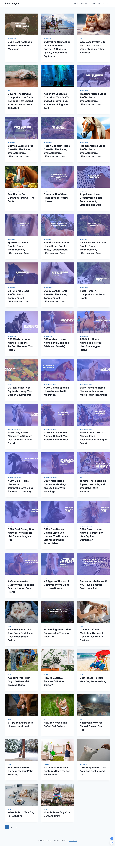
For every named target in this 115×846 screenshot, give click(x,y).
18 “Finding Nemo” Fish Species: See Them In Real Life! (57, 633)
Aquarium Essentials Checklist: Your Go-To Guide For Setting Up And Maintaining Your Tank (56, 100)
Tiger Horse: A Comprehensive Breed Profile (92, 294)
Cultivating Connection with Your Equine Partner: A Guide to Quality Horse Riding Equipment (57, 49)
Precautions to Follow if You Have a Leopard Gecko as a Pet (93, 585)
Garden (76, 3)
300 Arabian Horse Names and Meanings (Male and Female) (56, 343)
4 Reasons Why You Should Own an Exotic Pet (92, 726)
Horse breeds (84, 90)
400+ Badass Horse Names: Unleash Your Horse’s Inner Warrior (56, 436)
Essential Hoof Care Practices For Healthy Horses (56, 198)
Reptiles (82, 578)
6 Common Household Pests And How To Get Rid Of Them (57, 771)
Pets (9, 626)
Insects (46, 764)
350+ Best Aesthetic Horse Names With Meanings (20, 45)
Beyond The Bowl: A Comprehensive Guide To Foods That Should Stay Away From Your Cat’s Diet (21, 100)
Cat (103, 3)
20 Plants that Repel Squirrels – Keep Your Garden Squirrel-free (20, 391)
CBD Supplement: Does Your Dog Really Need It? (93, 771)
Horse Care (47, 38)
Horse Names (12, 38)
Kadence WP (73, 841)
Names (10, 526)
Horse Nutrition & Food (15, 191)
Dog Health (83, 764)
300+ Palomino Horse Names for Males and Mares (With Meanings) (93, 391)
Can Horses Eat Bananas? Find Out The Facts (21, 198)
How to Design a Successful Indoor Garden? (54, 681)
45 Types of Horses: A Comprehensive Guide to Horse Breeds (56, 585)
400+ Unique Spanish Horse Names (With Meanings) (56, 391)
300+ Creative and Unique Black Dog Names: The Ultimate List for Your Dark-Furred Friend (56, 536)
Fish (107, 3)
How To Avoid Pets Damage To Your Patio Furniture (20, 771)
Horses (55, 384)
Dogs (98, 3)
